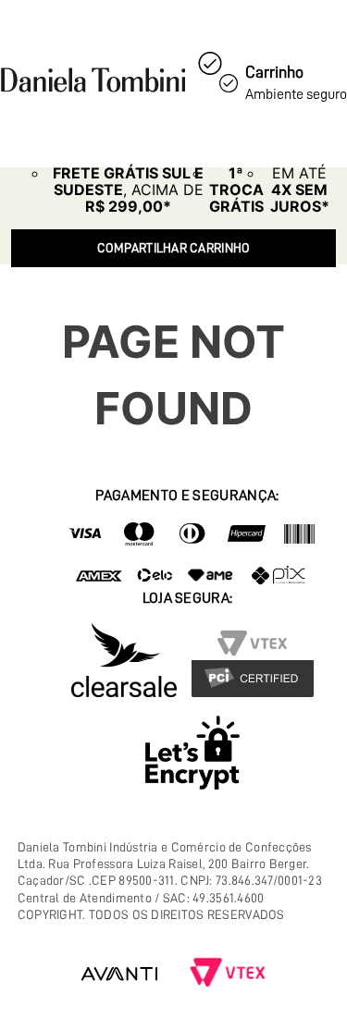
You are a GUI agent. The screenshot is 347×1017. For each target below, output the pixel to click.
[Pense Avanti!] (119, 974)
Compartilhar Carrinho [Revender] (174, 247)
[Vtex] (228, 974)
